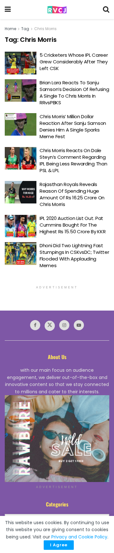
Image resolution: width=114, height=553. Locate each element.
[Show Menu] (8, 9)
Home (10, 28)
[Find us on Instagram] (64, 325)
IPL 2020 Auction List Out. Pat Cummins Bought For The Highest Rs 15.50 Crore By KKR (72, 225)
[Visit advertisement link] (57, 438)
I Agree (58, 545)
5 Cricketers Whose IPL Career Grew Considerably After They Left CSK (74, 62)
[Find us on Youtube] (79, 325)
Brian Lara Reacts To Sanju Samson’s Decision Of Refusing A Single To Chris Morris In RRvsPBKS (74, 92)
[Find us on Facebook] (35, 325)
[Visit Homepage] (57, 9)
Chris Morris (45, 28)
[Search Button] (106, 9)
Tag (25, 28)
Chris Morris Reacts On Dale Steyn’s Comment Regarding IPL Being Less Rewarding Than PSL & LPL (73, 160)
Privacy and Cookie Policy (79, 537)
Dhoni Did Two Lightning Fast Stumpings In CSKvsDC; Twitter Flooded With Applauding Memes (74, 255)
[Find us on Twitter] (50, 326)
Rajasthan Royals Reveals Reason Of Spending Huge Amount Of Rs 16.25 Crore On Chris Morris (72, 194)
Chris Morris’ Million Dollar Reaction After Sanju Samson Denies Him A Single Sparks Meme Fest (73, 126)
